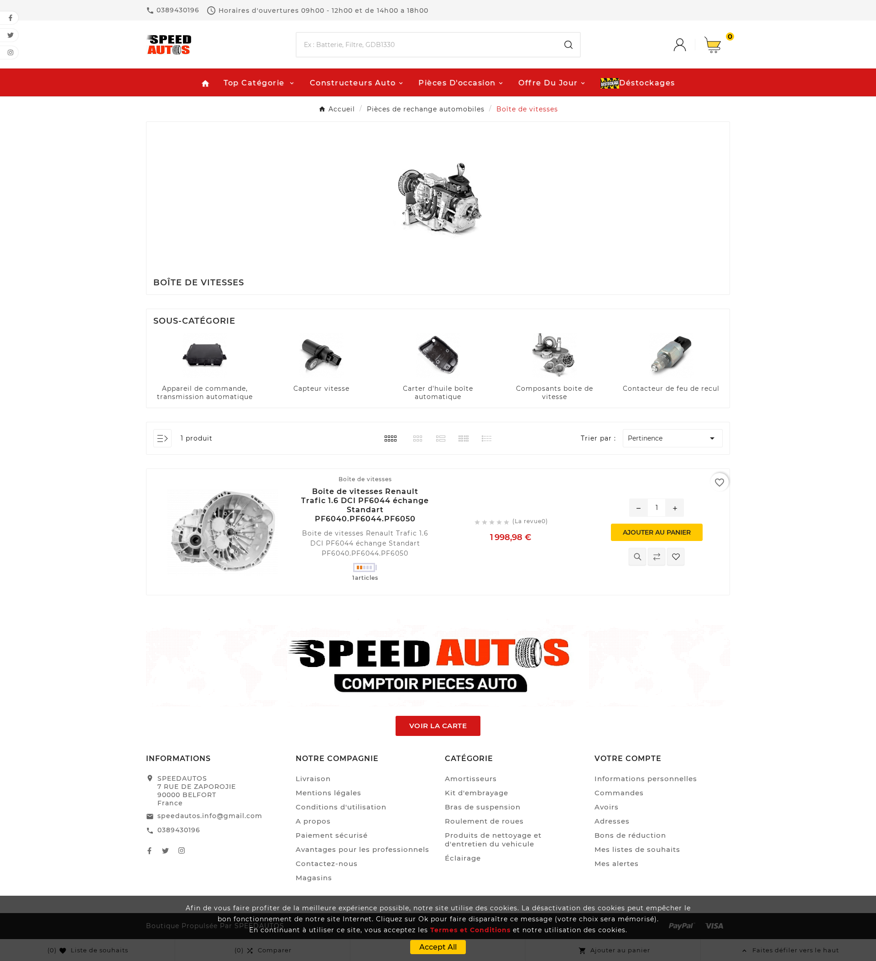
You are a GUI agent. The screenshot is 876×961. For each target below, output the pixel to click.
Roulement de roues (484, 821)
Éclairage (463, 858)
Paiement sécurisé (332, 835)
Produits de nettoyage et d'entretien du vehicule (493, 839)
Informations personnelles (645, 778)
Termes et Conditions (470, 930)
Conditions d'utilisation (341, 807)
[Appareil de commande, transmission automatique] (204, 355)
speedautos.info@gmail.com (209, 816)
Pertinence (672, 438)
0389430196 (178, 830)
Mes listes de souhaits (637, 849)
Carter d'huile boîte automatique (438, 392)
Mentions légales (328, 792)
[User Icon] (688, 44)
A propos (313, 821)
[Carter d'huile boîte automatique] (438, 355)
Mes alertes (616, 863)
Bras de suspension (483, 807)
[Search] (568, 45)
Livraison (313, 778)
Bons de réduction (630, 835)
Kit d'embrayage (476, 792)
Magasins (314, 877)
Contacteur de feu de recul (671, 388)
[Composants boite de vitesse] (554, 355)
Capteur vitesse (321, 388)
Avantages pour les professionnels (362, 849)
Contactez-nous (327, 863)
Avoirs (606, 807)
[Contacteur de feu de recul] (671, 355)
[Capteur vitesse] (321, 355)
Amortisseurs (471, 778)
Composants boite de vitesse (554, 392)
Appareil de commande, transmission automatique (205, 392)
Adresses (612, 821)
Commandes (619, 792)
